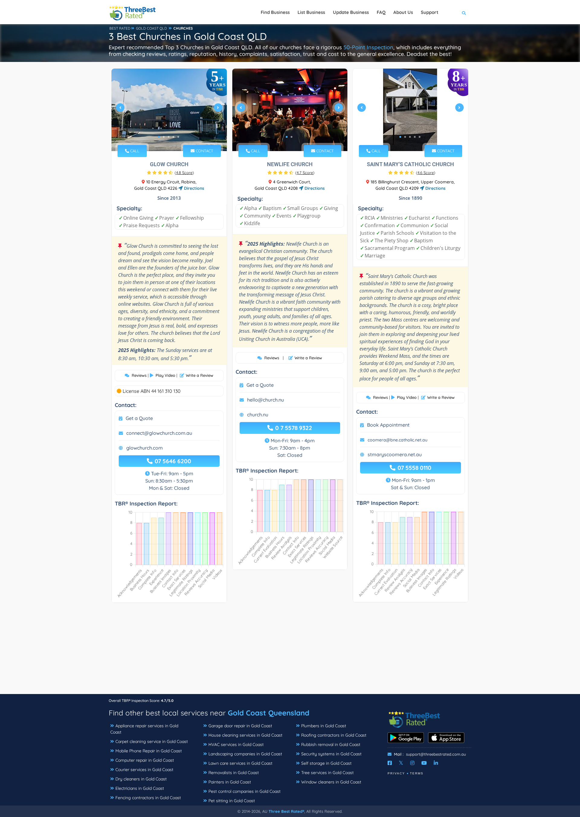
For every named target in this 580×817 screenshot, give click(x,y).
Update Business (351, 12)
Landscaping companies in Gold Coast (245, 754)
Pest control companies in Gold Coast (244, 791)
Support (429, 12)
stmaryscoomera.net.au (395, 454)
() (184, 172)
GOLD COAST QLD (151, 28)
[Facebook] (390, 763)
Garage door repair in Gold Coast (240, 725)
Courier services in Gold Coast (144, 769)
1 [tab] (159, 137)
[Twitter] (401, 763)
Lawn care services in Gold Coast (240, 763)
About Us (403, 12)
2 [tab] (164, 137)
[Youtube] (424, 763)
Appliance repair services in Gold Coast (144, 729)
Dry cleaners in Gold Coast (141, 779)
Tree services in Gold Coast (327, 772)
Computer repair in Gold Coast (144, 760)
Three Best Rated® (286, 811)
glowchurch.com (144, 448)
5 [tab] (178, 137)
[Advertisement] (290, 651)
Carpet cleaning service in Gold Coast (151, 741)
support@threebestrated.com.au (436, 754)
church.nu (257, 415)
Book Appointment (388, 425)
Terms (417, 773)
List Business (311, 12)
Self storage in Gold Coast (326, 763)
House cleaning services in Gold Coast (245, 735)
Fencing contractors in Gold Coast (148, 797)
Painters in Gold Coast (229, 782)
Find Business (275, 12)
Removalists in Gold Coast (233, 772)
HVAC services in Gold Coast (236, 744)
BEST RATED (119, 28)
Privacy (396, 773)
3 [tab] (168, 137)
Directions (193, 188)
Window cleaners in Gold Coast (331, 782)
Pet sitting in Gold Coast (231, 800)
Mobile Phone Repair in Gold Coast (148, 751)
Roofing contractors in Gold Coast (333, 735)
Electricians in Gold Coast (139, 788)
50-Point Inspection (368, 47)
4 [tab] (173, 137)
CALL (134, 150)
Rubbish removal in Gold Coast (330, 744)
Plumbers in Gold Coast (323, 725)
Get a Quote (139, 418)
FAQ (381, 12)
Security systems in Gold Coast (331, 754)
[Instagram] (412, 763)
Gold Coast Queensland (268, 712)
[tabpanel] (169, 110)
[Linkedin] (436, 763)
